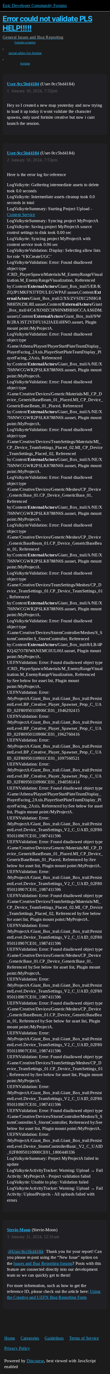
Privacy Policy (17, 1348)
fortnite (25, 63)
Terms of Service (84, 1338)
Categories (30, 1338)
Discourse (35, 1361)
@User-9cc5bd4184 (25, 1251)
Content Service (21, 214)
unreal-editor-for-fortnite (25, 53)
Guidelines (54, 1338)
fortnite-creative (25, 42)
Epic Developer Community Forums (35, 5)
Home (9, 1338)
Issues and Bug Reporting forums (42, 1263)
